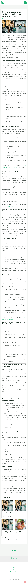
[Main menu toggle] (25, 2)
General (4, 18)
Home (14, 567)
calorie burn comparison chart (9, 206)
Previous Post (14, 546)
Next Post (14, 550)
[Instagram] (16, 558)
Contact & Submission (14, 571)
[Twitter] (14, 558)
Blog (14, 569)
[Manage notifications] (25, 582)
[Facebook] (11, 558)
